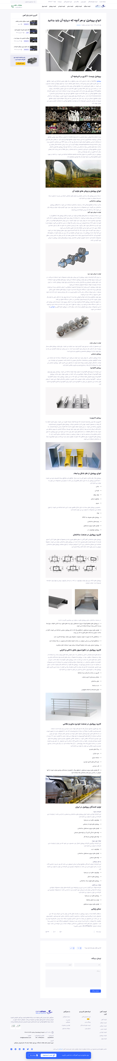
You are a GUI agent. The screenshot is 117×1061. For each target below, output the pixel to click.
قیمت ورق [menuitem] (44, 6)
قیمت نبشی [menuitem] (70, 6)
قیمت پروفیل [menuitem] (52, 6)
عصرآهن (60, 1049)
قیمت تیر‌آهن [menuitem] (78, 6)
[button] (16, 6)
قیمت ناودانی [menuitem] (61, 6)
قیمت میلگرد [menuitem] (87, 6)
